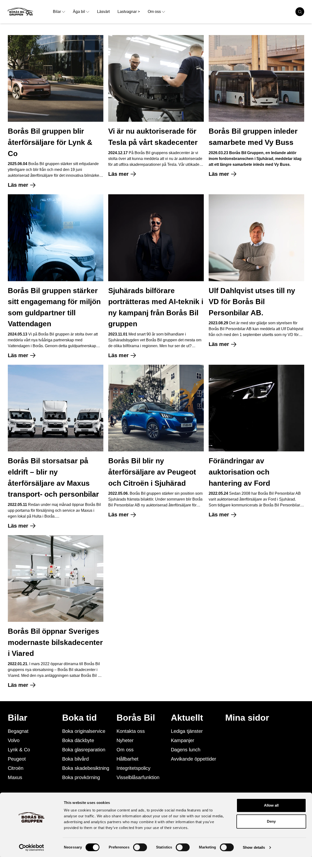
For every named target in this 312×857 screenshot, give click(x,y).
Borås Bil (136, 718)
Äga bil (79, 11)
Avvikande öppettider (193, 759)
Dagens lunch (185, 749)
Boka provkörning (81, 777)
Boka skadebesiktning (85, 768)
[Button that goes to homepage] (28, 12)
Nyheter (125, 740)
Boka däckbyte (78, 740)
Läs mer (18, 185)
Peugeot (17, 759)
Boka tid (79, 718)
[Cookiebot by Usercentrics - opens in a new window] (31, 847)
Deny (271, 821)
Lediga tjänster (187, 731)
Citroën (15, 768)
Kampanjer (182, 740)
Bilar (57, 11)
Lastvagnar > (128, 11)
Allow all (271, 805)
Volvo (14, 740)
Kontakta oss (131, 731)
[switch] (140, 847)
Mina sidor (247, 718)
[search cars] (299, 11)
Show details (254, 847)
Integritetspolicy (133, 768)
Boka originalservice (83, 731)
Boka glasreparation (83, 749)
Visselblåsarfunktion (138, 777)
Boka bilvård (75, 759)
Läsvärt (103, 11)
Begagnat (18, 731)
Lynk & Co (19, 749)
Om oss (154, 11)
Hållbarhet (127, 759)
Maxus (15, 777)
